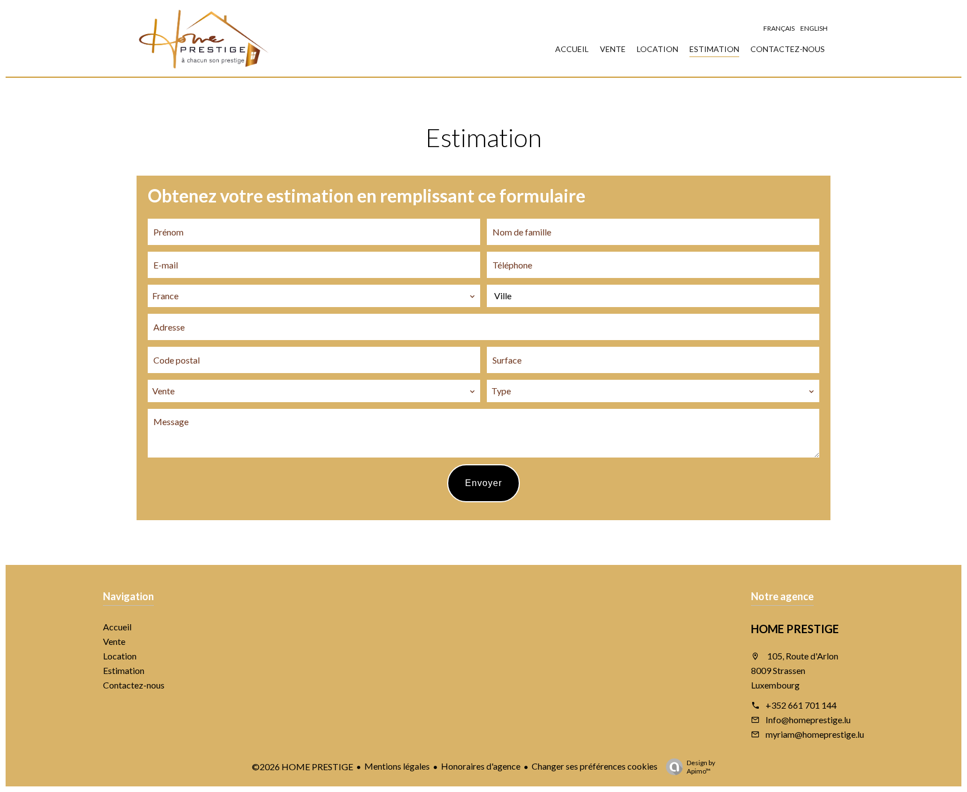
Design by (701, 766)
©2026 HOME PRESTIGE (302, 766)
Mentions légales (397, 766)
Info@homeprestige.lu (808, 719)
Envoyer (483, 483)
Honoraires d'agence (480, 766)
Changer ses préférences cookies (595, 766)
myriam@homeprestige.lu (815, 734)
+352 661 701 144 (801, 705)
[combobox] (314, 296)
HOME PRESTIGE (795, 628)
